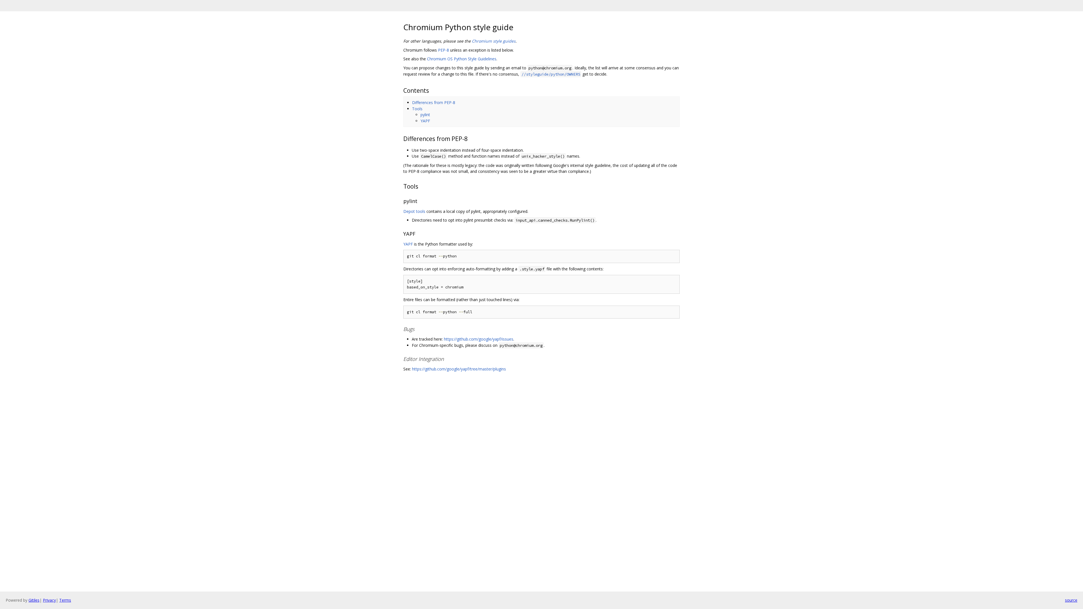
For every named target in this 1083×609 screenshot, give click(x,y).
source (1071, 600)
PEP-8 (443, 50)
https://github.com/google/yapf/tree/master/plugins (459, 369)
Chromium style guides (494, 41)
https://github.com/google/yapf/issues (478, 339)
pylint (425, 114)
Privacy (49, 600)
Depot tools (414, 211)
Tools (417, 108)
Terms (65, 600)
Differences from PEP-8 (433, 102)
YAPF (425, 120)
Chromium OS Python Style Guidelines (461, 58)
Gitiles (33, 600)
